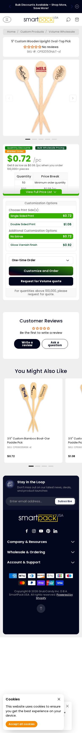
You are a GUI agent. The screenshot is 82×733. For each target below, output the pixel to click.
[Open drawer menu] (7, 19)
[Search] (68, 19)
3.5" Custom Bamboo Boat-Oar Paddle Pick (28, 440)
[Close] (67, 706)
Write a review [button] (27, 344)
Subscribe (65, 501)
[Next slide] (72, 6)
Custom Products (32, 32)
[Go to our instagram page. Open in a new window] (34, 531)
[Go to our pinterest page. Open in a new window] (48, 531)
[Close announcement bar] (77, 6)
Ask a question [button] (55, 344)
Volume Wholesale (62, 32)
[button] (27, 139)
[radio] (41, 216)
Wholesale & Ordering (26, 552)
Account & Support (23, 562)
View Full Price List (39, 192)
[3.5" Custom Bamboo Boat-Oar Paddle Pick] (33, 407)
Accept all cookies (21, 724)
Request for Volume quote (41, 281)
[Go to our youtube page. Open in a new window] (41, 531)
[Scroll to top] (41, 608)
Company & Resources (27, 542)
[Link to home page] (41, 517)
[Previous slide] (10, 6)
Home (11, 32)
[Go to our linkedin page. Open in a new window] (55, 531)
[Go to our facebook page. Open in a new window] (27, 531)
